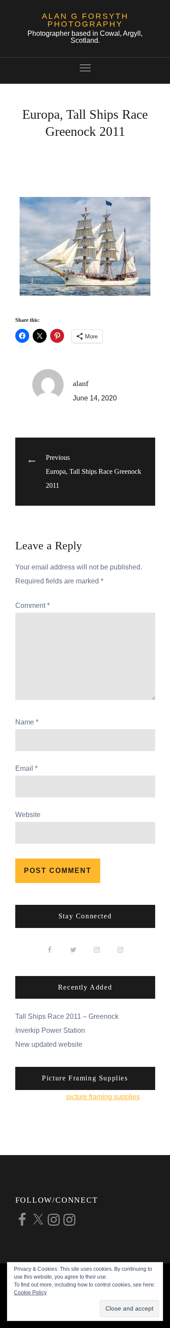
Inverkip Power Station (50, 1030)
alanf (80, 383)
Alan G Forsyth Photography (85, 20)
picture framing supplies (103, 1096)
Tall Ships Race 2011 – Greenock (67, 1016)
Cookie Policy (30, 1293)
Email (26, 768)
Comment (32, 605)
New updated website (48, 1044)
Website (28, 814)
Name (26, 722)
